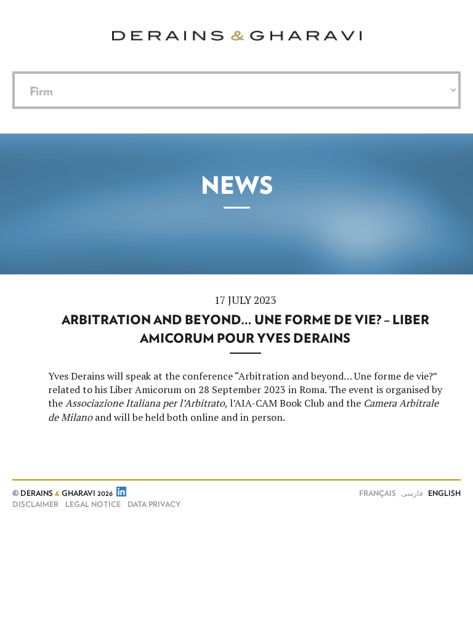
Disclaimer (35, 504)
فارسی (412, 493)
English (444, 493)
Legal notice (93, 504)
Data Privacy (153, 504)
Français (377, 493)
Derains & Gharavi (237, 36)
